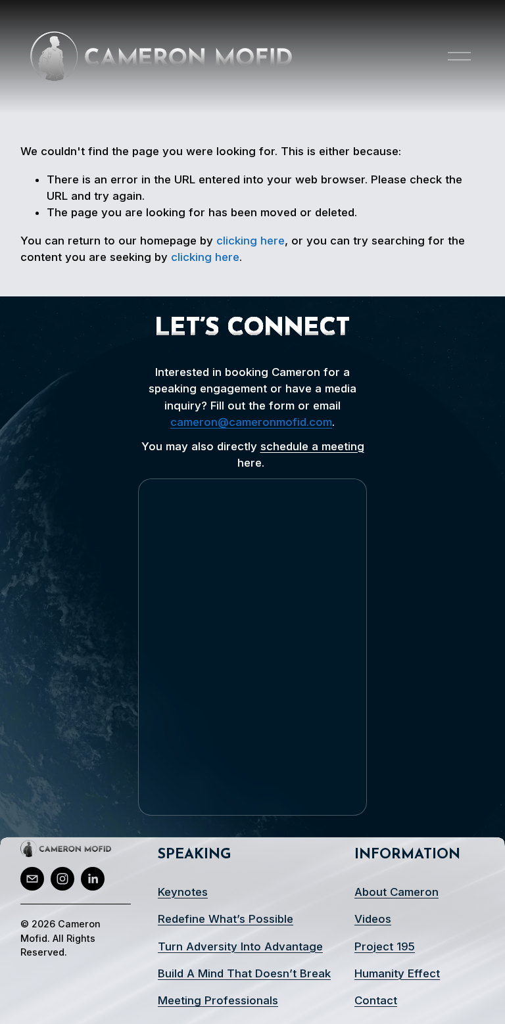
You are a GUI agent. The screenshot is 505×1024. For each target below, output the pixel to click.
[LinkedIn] (93, 879)
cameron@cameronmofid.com (251, 422)
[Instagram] (62, 879)
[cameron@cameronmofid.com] (32, 879)
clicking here (250, 240)
